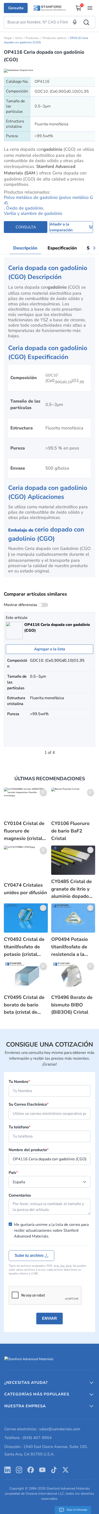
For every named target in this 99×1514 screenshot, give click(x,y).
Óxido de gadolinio (24, 208)
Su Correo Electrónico (29, 1104)
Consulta (15, 7)
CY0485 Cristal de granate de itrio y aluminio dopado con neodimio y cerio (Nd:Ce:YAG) (71, 889)
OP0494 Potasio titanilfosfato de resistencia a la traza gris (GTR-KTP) (69, 947)
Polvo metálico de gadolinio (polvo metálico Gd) (48, 200)
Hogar (8, 38)
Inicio (18, 38)
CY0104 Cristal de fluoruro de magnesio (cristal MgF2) (24, 831)
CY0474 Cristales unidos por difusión (25, 889)
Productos (32, 38)
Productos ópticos (55, 38)
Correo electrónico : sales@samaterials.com (42, 1429)
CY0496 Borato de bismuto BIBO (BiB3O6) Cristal (72, 1005)
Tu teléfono (20, 1127)
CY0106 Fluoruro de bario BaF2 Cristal (70, 831)
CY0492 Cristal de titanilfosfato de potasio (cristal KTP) (24, 947)
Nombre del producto (29, 1150)
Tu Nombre (19, 1082)
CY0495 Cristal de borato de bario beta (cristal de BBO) (24, 1005)
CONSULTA (26, 227)
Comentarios (20, 1195)
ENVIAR (49, 1318)
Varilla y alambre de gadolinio (33, 213)
